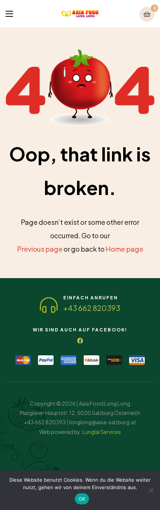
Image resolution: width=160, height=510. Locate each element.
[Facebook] (80, 341)
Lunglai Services (102, 431)
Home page (124, 249)
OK (82, 499)
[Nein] (150, 490)
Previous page (40, 249)
